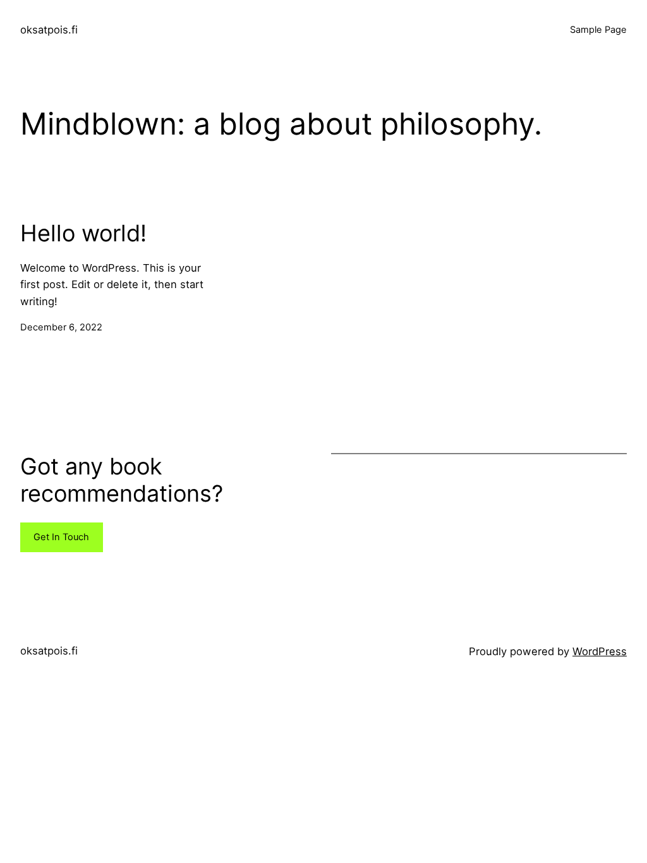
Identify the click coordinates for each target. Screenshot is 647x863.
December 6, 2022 (61, 327)
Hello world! (83, 233)
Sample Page (598, 29)
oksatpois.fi (49, 29)
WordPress (599, 651)
